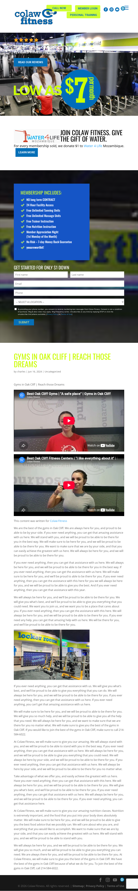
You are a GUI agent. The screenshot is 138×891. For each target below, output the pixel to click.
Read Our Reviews (30, 62)
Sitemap (78, 886)
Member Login (87, 8)
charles (21, 371)
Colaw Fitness (58, 521)
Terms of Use (66, 314)
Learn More (26, 152)
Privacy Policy (52, 314)
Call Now (59, 8)
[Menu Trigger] (126, 7)
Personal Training (83, 15)
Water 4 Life (93, 146)
